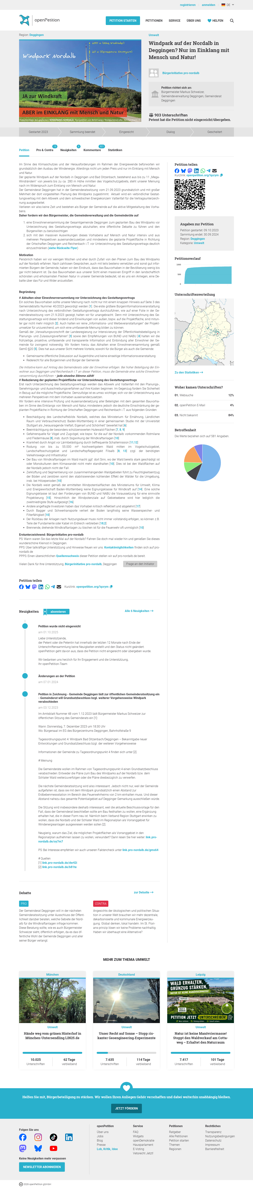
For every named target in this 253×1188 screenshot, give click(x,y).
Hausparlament (143, 1145)
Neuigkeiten (68, 148)
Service (174, 20)
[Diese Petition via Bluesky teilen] (28, 586)
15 (48, 498)
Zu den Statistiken (187, 372)
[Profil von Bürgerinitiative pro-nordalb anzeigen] (154, 74)
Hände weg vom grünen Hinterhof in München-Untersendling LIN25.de (52, 1035)
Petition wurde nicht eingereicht (59, 626)
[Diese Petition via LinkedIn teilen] (41, 586)
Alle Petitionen (178, 1136)
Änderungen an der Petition (56, 676)
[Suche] (231, 21)
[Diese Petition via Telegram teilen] (53, 586)
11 (132, 442)
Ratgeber (175, 1132)
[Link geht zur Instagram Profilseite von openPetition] (38, 1137)
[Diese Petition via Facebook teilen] (21, 586)
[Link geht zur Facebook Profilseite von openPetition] (22, 1137)
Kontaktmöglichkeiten (119, 547)
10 (116, 438)
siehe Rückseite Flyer (63, 248)
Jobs (100, 1136)
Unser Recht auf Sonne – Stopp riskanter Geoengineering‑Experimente (126, 1035)
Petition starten (122, 20)
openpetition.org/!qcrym (92, 586)
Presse (101, 1145)
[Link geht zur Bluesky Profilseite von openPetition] (38, 1148)
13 (124, 451)
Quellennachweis (67, 556)
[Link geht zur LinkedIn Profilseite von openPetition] (69, 1137)
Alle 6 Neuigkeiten (137, 611)
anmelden (208, 5)
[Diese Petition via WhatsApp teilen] (47, 586)
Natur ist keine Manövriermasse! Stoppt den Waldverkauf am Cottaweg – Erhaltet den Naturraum (200, 1037)
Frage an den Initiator (140, 564)
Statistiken (115, 150)
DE (227, 5)
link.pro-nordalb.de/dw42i (59, 863)
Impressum (212, 1145)
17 (138, 506)
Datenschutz (213, 1140)
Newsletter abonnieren (42, 1167)
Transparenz (213, 1132)
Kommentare (92, 148)
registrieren (188, 5)
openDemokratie (143, 1140)
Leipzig (200, 975)
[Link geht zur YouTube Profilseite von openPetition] (53, 1148)
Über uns (103, 1132)
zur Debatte (142, 892)
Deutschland (126, 975)
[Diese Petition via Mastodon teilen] (34, 586)
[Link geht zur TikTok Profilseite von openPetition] (53, 1137)
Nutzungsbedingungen (220, 1136)
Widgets (138, 1136)
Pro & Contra (44, 148)
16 (71, 502)
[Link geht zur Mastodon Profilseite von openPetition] (22, 1148)
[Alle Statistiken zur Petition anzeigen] (204, 364)
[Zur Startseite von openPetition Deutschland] (39, 20)
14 (140, 489)
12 (135, 442)
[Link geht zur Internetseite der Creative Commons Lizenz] (21, 1184)
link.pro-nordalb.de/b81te (59, 867)
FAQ (135, 1132)
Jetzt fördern (126, 1108)
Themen (174, 1145)
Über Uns (194, 20)
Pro (24, 903)
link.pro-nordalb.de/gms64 (140, 850)
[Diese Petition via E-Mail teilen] (59, 586)
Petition (24, 150)
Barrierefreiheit (214, 1149)
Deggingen (36, 35)
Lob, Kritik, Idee (107, 1149)
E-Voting (138, 1149)
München (52, 975)
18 (102, 523)
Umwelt (154, 35)
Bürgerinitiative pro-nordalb (180, 73)
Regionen (175, 1149)
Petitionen (154, 20)
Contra (100, 903)
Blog (100, 1140)
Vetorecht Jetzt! (143, 1153)
